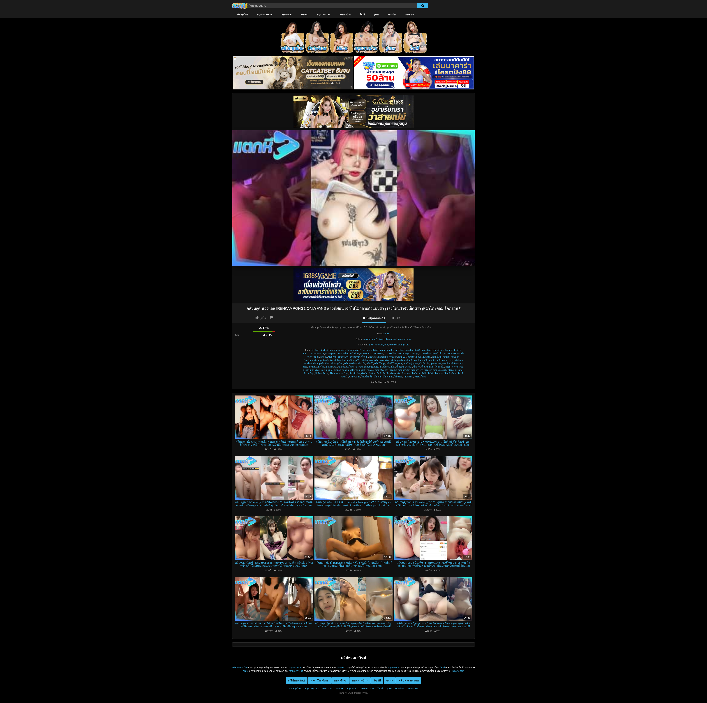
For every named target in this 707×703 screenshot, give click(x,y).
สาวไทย (316, 370)
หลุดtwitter (353, 370)
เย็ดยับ (372, 373)
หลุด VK (304, 14)
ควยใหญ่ (407, 363)
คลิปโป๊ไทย (391, 363)
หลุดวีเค (393, 370)
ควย (400, 363)
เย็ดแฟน (406, 373)
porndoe (390, 350)
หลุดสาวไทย (417, 370)
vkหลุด (363, 353)
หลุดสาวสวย (404, 370)
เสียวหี (460, 373)
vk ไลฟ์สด (354, 353)
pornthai (409, 350)
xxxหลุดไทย (425, 353)
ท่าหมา (329, 366)
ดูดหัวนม (312, 366)
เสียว (453, 373)
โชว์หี (362, 14)
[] (422, 5)
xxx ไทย (393, 353)
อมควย (339, 373)
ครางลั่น (373, 357)
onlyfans (375, 350)
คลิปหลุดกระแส (296, 671)
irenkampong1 (370, 339)
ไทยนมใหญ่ (419, 376)
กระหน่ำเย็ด (437, 353)
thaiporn (449, 350)
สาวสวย (307, 370)
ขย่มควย (332, 357)
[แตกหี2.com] (240, 5)
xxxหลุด (414, 353)
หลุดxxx (370, 370)
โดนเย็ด (365, 376)
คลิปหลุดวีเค (430, 360)
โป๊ (371, 376)
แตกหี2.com (458, 671)
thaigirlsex (438, 350)
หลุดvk (362, 370)
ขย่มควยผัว (343, 357)
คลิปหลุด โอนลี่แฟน (323, 360)
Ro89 (417, 350)
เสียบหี (447, 373)
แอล (409, 339)
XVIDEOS (378, 353)
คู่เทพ (376, 14)
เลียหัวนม (415, 373)
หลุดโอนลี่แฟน (440, 370)
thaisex (457, 350)
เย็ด (358, 373)
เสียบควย (438, 373)
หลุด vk (329, 370)
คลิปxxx (411, 357)
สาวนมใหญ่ (457, 366)
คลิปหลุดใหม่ (242, 14)
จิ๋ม (428, 363)
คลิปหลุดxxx (367, 360)
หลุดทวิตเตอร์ (381, 370)
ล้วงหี (448, 366)
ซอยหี (445, 363)
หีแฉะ (325, 373)
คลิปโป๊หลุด (379, 363)
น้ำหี (393, 366)
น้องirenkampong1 (388, 339)
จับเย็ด (422, 363)
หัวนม (451, 370)
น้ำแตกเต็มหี (427, 366)
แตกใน (344, 376)
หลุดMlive (286, 14)
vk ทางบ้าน (343, 353)
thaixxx (306, 353)
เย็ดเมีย (385, 373)
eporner (333, 350)
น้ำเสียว (408, 366)
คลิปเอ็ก (361, 363)
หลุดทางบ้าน (345, 14)
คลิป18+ (402, 357)
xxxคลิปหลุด (403, 353)
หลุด (323, 370)
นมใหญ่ (350, 366)
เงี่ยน (346, 373)
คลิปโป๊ (369, 363)
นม (335, 366)
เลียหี (423, 373)
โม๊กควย (377, 376)
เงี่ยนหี (352, 373)
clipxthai (324, 350)
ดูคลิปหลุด (454, 363)
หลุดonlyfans (340, 370)
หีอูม (312, 373)
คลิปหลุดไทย (350, 363)
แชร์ (397, 318)
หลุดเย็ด (428, 370)
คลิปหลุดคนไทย (382, 360)
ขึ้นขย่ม (364, 357)
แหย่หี (352, 376)
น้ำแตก (416, 366)
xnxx (370, 353)
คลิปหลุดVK (354, 360)
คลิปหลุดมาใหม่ (240, 667)
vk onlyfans (331, 353)
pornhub (399, 350)
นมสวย (341, 366)
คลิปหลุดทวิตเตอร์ (399, 360)
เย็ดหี (378, 373)
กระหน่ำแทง (450, 353)
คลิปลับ (446, 357)
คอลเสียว (392, 14)
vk (323, 353)
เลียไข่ (430, 373)
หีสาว (306, 373)
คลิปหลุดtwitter (341, 360)
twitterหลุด (316, 353)
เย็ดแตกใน (395, 373)
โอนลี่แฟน (408, 376)
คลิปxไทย (437, 357)
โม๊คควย (398, 376)
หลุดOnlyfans (295, 667)
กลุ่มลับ (323, 357)
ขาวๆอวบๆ (355, 357)
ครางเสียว (383, 357)
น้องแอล (402, 339)
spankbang (426, 350)
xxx (386, 353)
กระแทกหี (314, 357)
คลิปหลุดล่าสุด (416, 360)
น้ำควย (386, 366)
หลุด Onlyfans (264, 14)
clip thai (315, 350)
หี (456, 370)
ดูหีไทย (321, 366)
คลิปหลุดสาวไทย (445, 360)
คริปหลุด (393, 357)
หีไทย (332, 373)
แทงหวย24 (409, 14)
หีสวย (460, 370)
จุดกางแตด (435, 363)
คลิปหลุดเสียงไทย (321, 363)
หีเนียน (318, 373)
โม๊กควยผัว (388, 376)
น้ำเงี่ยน (400, 366)
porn (382, 350)
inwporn (342, 350)
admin (386, 333)
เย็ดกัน (364, 373)
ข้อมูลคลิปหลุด (375, 318)
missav (366, 350)
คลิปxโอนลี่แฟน (423, 357)
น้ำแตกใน (439, 366)
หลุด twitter (323, 14)
